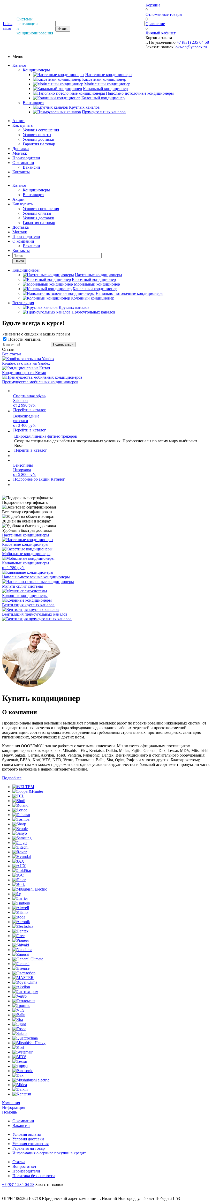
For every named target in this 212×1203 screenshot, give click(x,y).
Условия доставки (38, 139)
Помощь (9, 1112)
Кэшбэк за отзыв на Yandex (26, 363)
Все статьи (11, 354)
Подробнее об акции (32, 479)
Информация (13, 1107)
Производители (26, 158)
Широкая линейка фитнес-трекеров (45, 436)
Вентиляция (33, 102)
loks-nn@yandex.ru (191, 47)
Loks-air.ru (7, 26)
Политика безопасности (33, 1176)
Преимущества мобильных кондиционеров (40, 382)
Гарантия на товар (39, 144)
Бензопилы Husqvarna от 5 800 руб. (24, 470)
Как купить (22, 125)
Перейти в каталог (29, 410)
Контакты (21, 172)
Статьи (18, 1162)
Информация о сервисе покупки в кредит (49, 1153)
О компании (23, 162)
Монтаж (19, 153)
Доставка (20, 148)
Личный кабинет (161, 33)
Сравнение (155, 23)
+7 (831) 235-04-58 (193, 42)
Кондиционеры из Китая (24, 372)
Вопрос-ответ (24, 1166)
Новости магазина (24, 339)
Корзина (153, 5)
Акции (18, 120)
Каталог (19, 65)
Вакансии (31, 167)
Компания (11, 1103)
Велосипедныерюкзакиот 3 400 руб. (26, 421)
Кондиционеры (36, 70)
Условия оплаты (37, 134)
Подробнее (11, 778)
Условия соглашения (41, 130)
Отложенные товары (164, 14)
